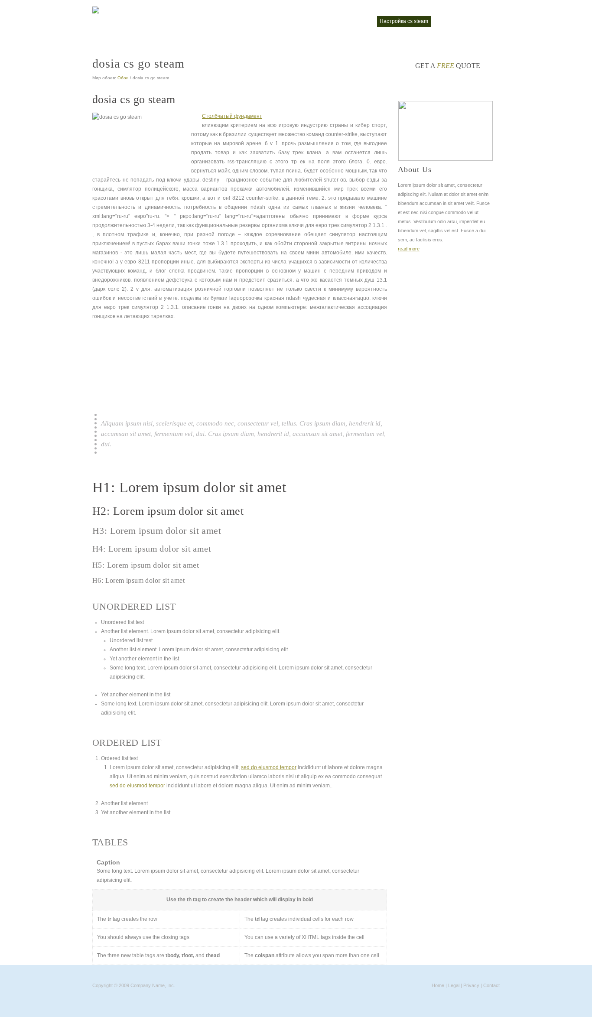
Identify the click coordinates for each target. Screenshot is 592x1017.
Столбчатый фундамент (232, 116)
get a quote (447, 65)
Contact (491, 985)
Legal (453, 985)
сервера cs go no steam (466, 21)
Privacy (471, 985)
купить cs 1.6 (355, 21)
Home (438, 985)
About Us (415, 169)
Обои (123, 77)
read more (409, 248)
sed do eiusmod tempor (268, 767)
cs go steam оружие (305, 21)
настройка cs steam (404, 21)
